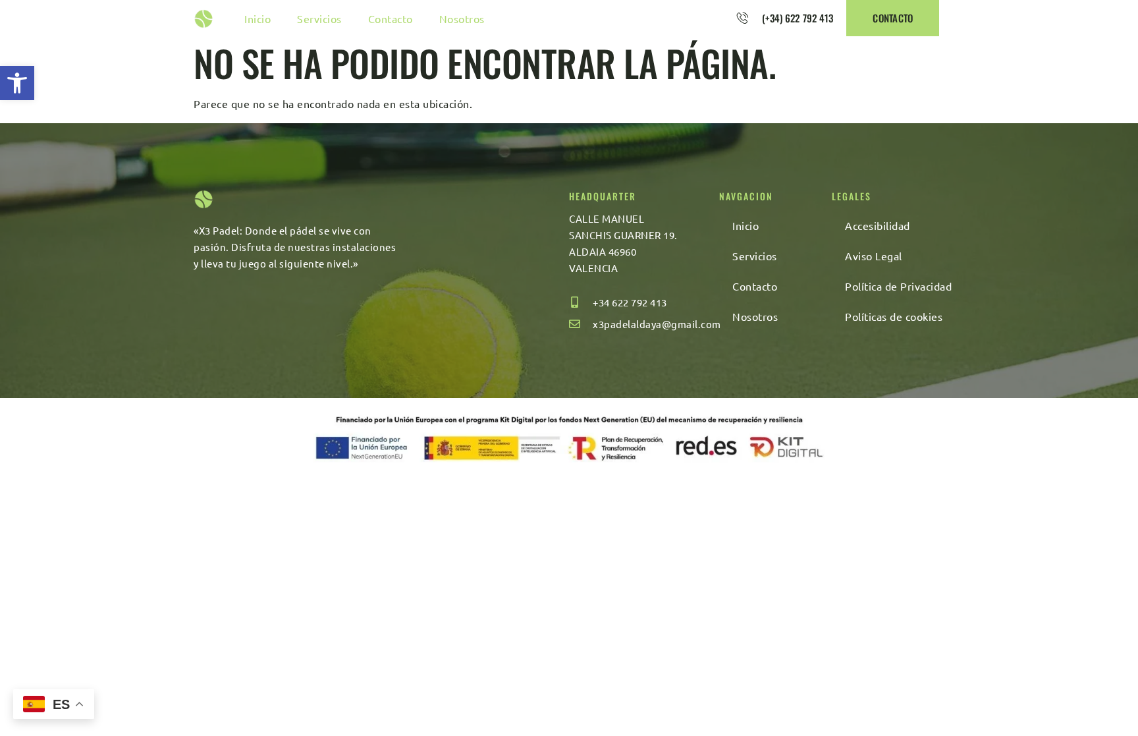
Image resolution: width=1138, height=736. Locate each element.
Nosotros (462, 18)
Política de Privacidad (898, 286)
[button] (17, 83)
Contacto (390, 18)
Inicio (257, 18)
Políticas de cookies (893, 316)
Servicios (319, 18)
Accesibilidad (877, 225)
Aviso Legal (873, 255)
